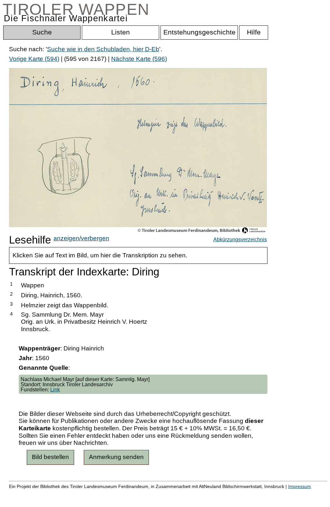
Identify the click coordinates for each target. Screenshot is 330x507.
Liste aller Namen (173, 493)
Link (55, 389)
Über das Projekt (279, 493)
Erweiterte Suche (32, 493)
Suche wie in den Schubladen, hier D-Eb (103, 49)
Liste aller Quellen (226, 493)
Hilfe (313, 493)
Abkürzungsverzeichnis (240, 239)
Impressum (299, 486)
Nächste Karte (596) (139, 58)
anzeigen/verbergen (81, 238)
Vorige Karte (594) (34, 58)
